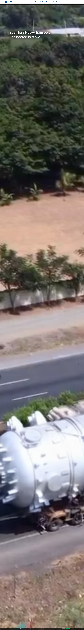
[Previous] (6, 364)
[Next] (78, 364)
